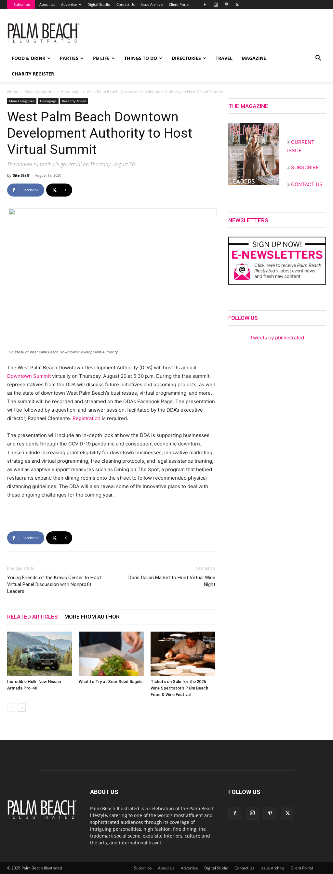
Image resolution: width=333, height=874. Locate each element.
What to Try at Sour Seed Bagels (110, 681)
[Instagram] (215, 4)
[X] (237, 4)
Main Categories (39, 91)
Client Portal (179, 4)
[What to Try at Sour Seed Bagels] (111, 654)
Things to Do (140, 58)
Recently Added (74, 101)
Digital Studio (98, 4)
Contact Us (125, 4)
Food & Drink (28, 58)
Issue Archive (152, 4)
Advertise (69, 4)
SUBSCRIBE (305, 167)
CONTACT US (307, 184)
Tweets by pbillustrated (277, 338)
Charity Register (33, 74)
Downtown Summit (29, 376)
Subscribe (22, 4)
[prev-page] (11, 707)
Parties (69, 58)
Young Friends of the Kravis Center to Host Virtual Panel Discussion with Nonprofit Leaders (54, 584)
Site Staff (21, 175)
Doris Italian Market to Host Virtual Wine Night (171, 581)
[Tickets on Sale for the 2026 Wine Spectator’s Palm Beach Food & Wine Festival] (183, 654)
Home (12, 91)
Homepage (70, 91)
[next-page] (22, 707)
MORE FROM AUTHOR (92, 616)
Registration (86, 418)
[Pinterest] (226, 4)
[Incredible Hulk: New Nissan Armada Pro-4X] (39, 654)
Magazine (254, 58)
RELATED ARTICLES (32, 616)
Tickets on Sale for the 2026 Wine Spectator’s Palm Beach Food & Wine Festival (179, 688)
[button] (318, 59)
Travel (224, 58)
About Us (47, 4)
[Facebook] (205, 4)
